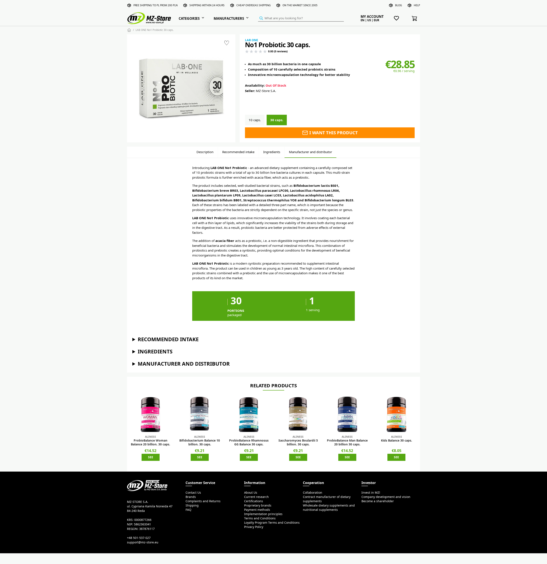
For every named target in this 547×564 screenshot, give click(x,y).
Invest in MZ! (370, 492)
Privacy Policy (253, 526)
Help (417, 5)
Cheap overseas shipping (253, 5)
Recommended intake (238, 152)
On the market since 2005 (300, 5)
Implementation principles (263, 514)
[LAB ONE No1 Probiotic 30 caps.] (181, 88)
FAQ (188, 509)
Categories (189, 18)
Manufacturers (229, 18)
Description (204, 152)
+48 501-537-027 (139, 537)
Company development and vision (385, 496)
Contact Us (193, 492)
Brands (191, 496)
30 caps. (276, 120)
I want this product (333, 132)
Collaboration (312, 492)
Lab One (251, 40)
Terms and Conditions (260, 518)
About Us (250, 492)
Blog (398, 5)
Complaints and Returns (203, 501)
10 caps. (255, 120)
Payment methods (257, 509)
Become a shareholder (377, 501)
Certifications (253, 501)
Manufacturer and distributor (310, 152)
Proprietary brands (257, 505)
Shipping (192, 505)
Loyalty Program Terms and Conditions (272, 522)
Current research (256, 496)
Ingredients (271, 152)
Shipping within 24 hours (207, 5)
